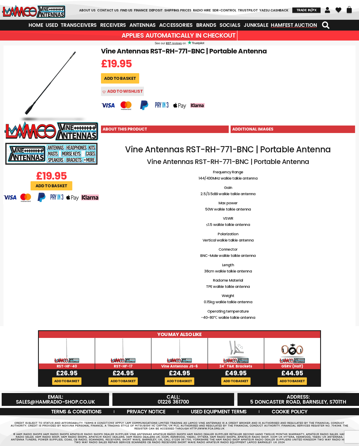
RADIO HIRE (202, 10)
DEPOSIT (156, 10)
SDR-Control (224, 10)
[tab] (165, 129)
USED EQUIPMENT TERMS (218, 411)
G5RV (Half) (292, 366)
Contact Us (108, 10)
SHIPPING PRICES (177, 10)
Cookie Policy (289, 411)
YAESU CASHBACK (273, 10)
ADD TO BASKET (120, 78)
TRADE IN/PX (306, 10)
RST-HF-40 (67, 366)
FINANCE (140, 10)
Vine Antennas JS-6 (179, 366)
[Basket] (349, 9)
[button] (51, 185)
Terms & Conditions (76, 411)
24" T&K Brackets (235, 366)
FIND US (126, 10)
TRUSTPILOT (248, 10)
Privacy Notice (146, 411)
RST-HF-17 (123, 366)
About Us (87, 10)
